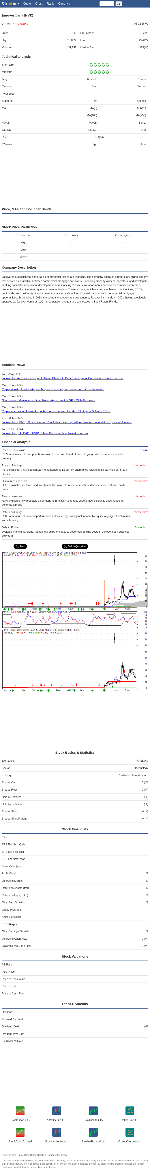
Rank (50, 3)
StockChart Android (20, 1141)
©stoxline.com (9, 1155)
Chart (38, 3)
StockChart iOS (20, 1119)
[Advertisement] (75, 176)
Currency (64, 3)
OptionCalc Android (129, 1141)
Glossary (62, 1155)
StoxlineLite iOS (56, 1119)
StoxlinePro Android (93, 1141)
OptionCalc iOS (130, 1119)
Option (42, 1155)
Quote (27, 3)
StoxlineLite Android (56, 1141)
